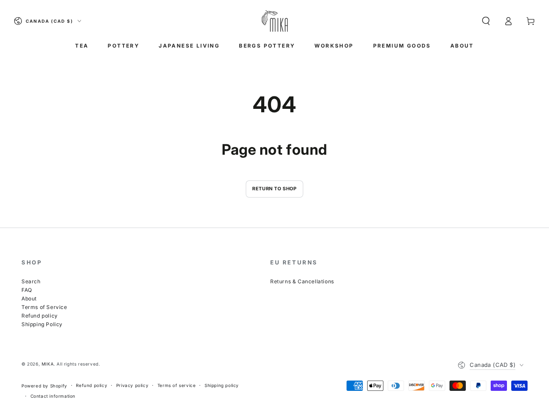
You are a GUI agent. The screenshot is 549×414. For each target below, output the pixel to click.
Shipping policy (222, 385)
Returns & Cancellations (302, 281)
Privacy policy (132, 385)
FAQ (26, 290)
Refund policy (39, 315)
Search (31, 281)
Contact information (52, 396)
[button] (486, 21)
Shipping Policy (42, 324)
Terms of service (176, 385)
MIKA (48, 363)
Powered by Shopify (44, 385)
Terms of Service (44, 307)
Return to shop (274, 189)
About (29, 298)
